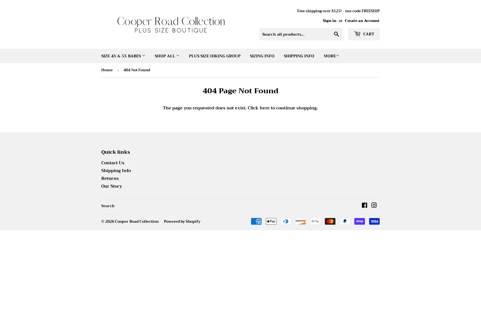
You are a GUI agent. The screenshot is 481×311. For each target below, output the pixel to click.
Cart (368, 34)
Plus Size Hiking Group (214, 56)
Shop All (165, 56)
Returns (110, 178)
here (265, 108)
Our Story (111, 186)
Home (107, 70)
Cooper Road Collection (137, 221)
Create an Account (362, 21)
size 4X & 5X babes (121, 56)
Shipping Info (299, 56)
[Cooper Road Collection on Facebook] (364, 206)
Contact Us (112, 162)
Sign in (330, 21)
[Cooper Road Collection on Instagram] (374, 206)
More (330, 56)
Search (107, 206)
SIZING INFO (262, 56)
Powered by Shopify (182, 221)
